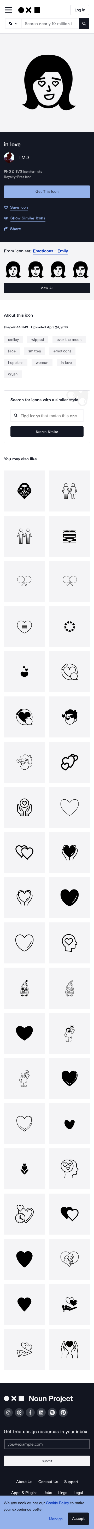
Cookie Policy (57, 1503)
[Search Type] (13, 23)
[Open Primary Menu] (8, 10)
